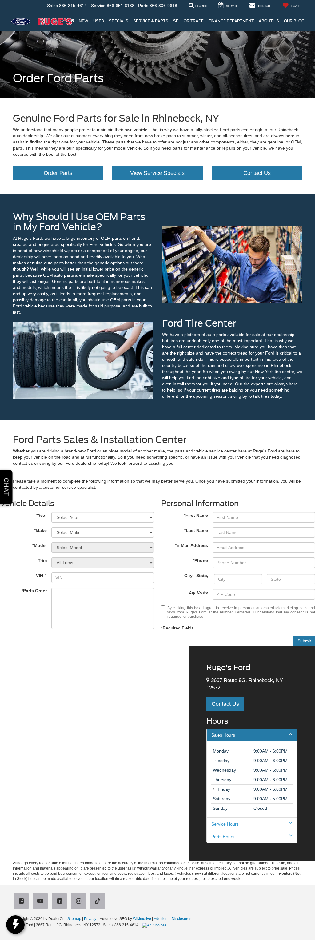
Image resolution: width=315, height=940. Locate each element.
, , (196, 575)
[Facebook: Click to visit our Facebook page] (22, 901)
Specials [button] (118, 20)
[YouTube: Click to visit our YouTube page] (41, 901)
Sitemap (74, 919)
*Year (41, 515)
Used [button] (98, 20)
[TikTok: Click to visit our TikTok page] (99, 901)
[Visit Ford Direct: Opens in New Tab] (155, 925)
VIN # (41, 575)
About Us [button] (269, 20)
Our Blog (294, 20)
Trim (42, 560)
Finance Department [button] (231, 20)
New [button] (83, 20)
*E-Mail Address (191, 545)
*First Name (196, 515)
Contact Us (257, 173)
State (201, 575)
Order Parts (58, 173)
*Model (39, 545)
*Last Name (196, 530)
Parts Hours (222, 836)
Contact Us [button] (225, 704)
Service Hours (225, 823)
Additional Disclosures (172, 919)
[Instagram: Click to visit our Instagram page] (80, 901)
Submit (304, 640)
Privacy (90, 919)
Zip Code (198, 592)
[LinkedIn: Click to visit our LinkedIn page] (61, 901)
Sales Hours (223, 735)
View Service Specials (157, 173)
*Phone (200, 560)
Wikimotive (142, 919)
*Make (40, 530)
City (188, 575)
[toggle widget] (15, 924)
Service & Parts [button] (150, 20)
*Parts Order (34, 590)
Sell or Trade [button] (188, 20)
